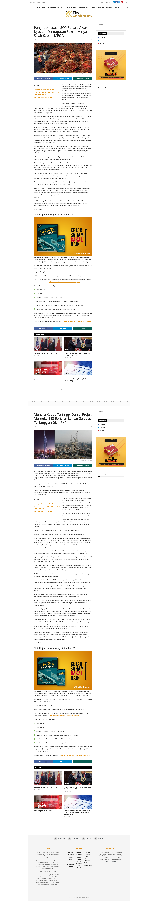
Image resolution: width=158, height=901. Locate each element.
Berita (39, 23)
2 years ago (68, 383)
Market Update (79, 860)
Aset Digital (70, 857)
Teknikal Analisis (70, 7)
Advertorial (70, 852)
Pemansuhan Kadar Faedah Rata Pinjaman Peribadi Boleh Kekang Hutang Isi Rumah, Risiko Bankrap (77, 379)
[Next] (48, 102)
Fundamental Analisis (55, 7)
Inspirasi (109, 7)
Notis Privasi (32, 2)
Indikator (78, 854)
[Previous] (45, 102)
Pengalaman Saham (97, 7)
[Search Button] (122, 24)
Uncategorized (88, 865)
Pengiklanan (44, 2)
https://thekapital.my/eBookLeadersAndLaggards (64, 282)
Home (35, 23)
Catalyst (70, 862)
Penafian (38, 2)
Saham (88, 852)
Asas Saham (41, 7)
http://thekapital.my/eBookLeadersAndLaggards (64, 715)
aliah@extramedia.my (110, 861)
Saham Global (83, 7)
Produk (117, 7)
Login (127, 2)
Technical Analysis (87, 859)
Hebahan (78, 852)
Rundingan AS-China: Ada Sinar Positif (45, 89)
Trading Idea (87, 863)
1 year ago (37, 355)
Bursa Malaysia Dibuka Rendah (43, 97)
